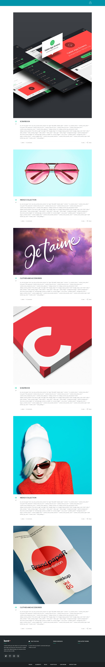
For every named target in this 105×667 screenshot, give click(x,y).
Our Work (63, 664)
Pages (30, 664)
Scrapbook (25, 121)
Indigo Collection (28, 200)
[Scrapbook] (52, 65)
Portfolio (53, 664)
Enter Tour (72, 664)
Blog (45, 664)
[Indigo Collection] (52, 172)
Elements (38, 664)
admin (22, 142)
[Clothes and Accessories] (52, 251)
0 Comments (29, 142)
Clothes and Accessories (31, 278)
